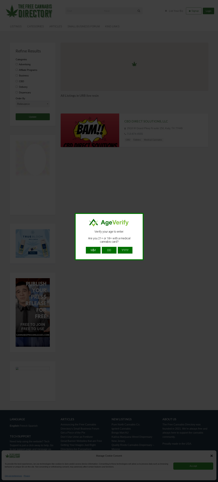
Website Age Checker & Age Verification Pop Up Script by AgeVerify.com (214, 481)
